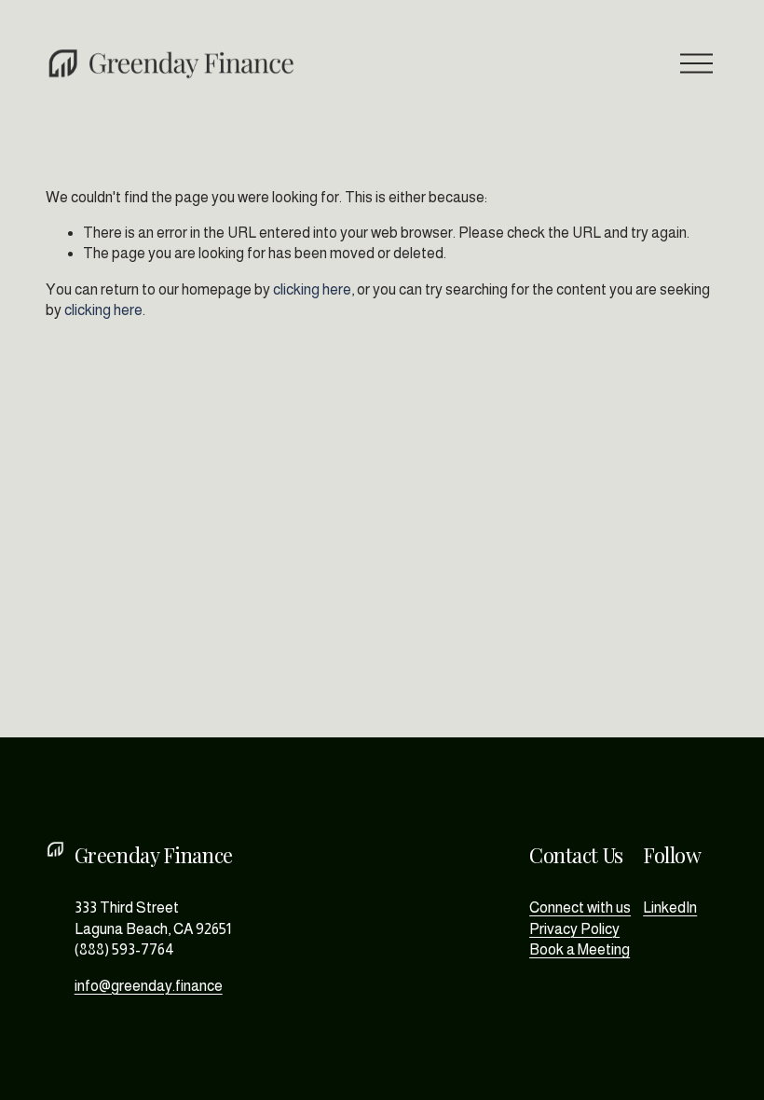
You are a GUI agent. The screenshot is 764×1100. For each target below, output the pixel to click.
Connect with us (580, 907)
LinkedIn (670, 907)
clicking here (312, 289)
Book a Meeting (579, 949)
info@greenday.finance (149, 986)
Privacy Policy (574, 929)
